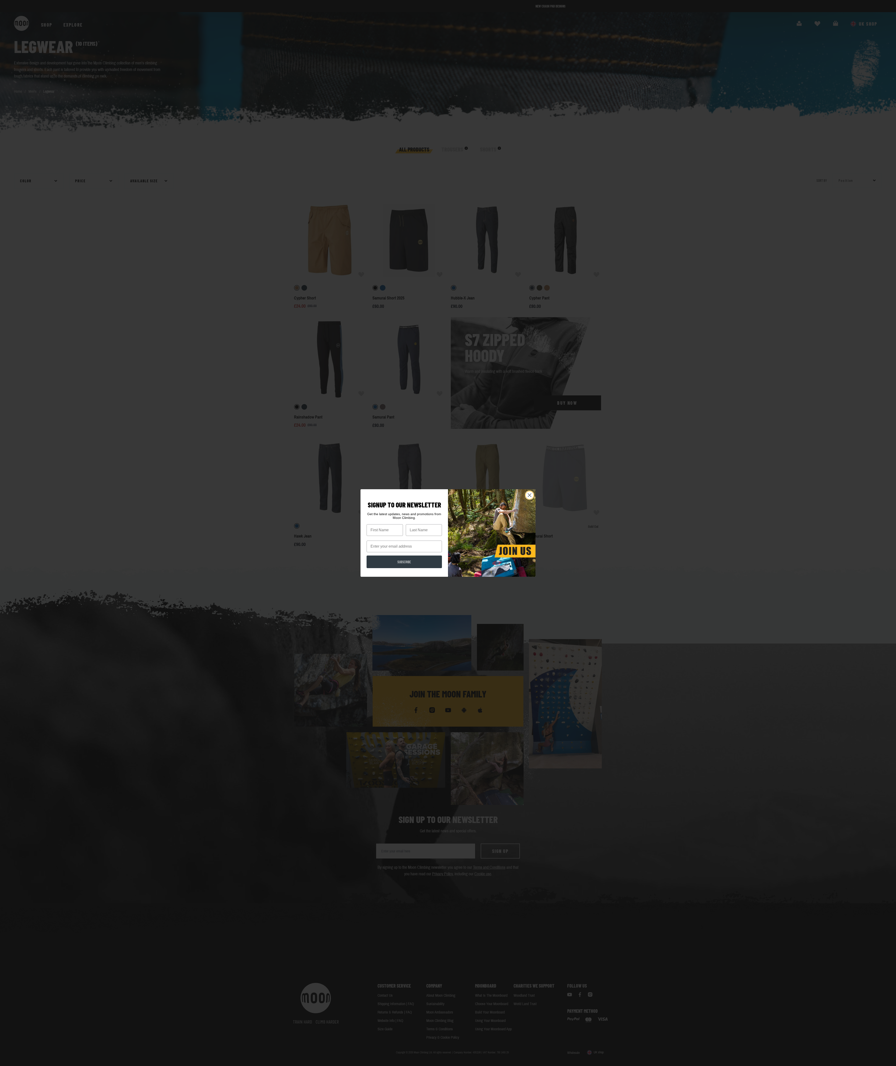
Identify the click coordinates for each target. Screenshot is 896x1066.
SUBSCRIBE (404, 561)
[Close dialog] (529, 495)
